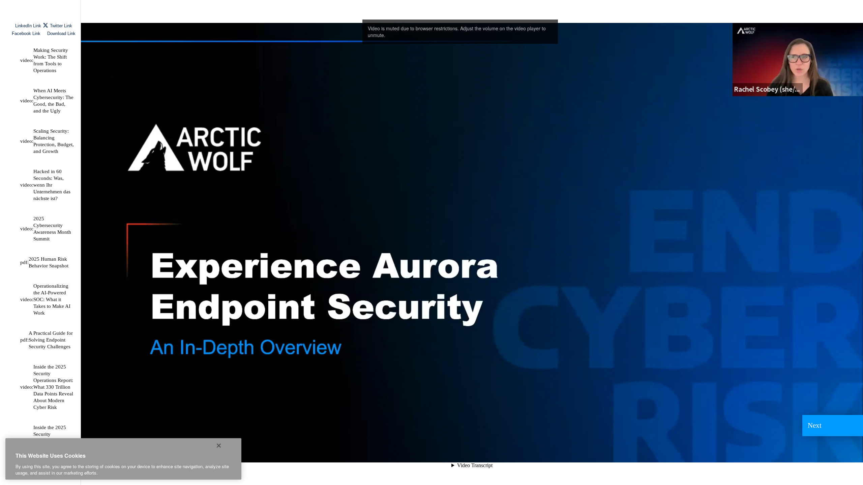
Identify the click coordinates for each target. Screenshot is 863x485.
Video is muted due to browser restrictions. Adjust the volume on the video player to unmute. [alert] (457, 31)
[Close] (218, 445)
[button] (832, 425)
